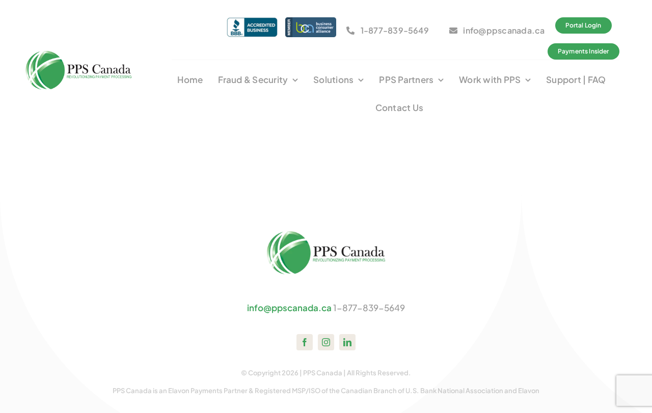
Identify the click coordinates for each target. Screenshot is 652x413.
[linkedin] (347, 342)
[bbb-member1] (252, 21)
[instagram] (326, 342)
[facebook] (304, 342)
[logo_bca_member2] (310, 21)
